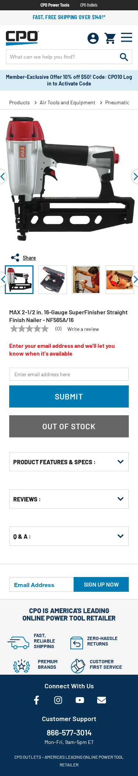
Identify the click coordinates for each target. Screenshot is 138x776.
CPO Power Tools (54, 4)
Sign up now (101, 584)
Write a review (83, 329)
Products (19, 102)
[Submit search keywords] (124, 57)
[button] (19, 279)
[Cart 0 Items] (110, 38)
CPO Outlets (89, 4)
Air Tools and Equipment (67, 102)
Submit (69, 396)
